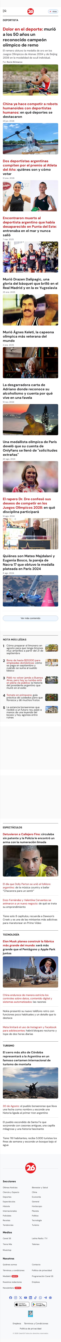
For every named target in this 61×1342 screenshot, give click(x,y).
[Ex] (20, 1297)
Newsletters (11, 1288)
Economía (36, 1197)
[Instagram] (15, 1297)
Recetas (6, 1220)
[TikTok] (35, 1297)
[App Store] (21, 1305)
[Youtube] (25, 1297)
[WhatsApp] (40, 1297)
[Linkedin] (30, 1297)
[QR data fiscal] (30, 1316)
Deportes (7, 1197)
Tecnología (11, 934)
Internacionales (10, 1211)
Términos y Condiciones (36, 1323)
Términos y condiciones (13, 1270)
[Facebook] (10, 1297)
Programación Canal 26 (42, 1276)
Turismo (8, 1045)
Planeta (35, 1211)
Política (35, 1215)
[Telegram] (45, 1297)
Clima (34, 1192)
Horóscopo (37, 1206)
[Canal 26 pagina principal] (30, 13)
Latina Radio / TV (39, 1238)
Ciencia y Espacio (11, 1192)
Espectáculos (12, 827)
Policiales (7, 1215)
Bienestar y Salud (40, 1187)
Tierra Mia (7, 1244)
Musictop (7, 1250)
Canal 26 (7, 1238)
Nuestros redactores (12, 1282)
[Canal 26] (30, 1168)
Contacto (36, 1264)
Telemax (35, 1244)
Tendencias (8, 1225)
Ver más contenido (30, 618)
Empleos (36, 1282)
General (35, 1201)
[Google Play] (39, 1305)
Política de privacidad (42, 1270)
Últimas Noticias (10, 1187)
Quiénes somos (10, 1264)
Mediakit (10, 1276)
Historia (6, 1206)
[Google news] (50, 1297)
